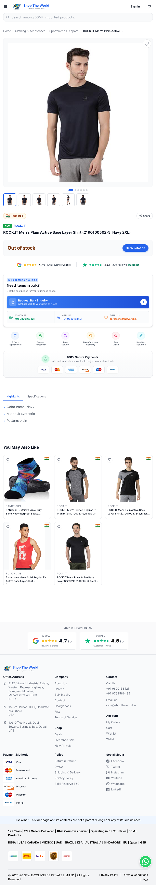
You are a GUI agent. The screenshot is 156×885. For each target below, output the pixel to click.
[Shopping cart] (149, 6)
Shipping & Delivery (68, 772)
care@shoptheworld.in (121, 705)
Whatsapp (118, 783)
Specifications (36, 396)
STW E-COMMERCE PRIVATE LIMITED (49, 875)
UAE (59, 842)
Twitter (115, 766)
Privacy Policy (64, 778)
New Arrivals (63, 745)
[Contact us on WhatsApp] (145, 861)
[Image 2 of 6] (75, 190)
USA (21, 842)
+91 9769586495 (118, 693)
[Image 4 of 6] (81, 190)
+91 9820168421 (117, 688)
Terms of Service (66, 717)
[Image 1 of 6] (70, 190)
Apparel (74, 31)
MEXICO (47, 842)
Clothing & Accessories (30, 31)
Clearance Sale (65, 740)
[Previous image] (8, 112)
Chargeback (63, 706)
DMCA (59, 766)
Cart (109, 728)
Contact (60, 700)
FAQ (57, 711)
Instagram (118, 772)
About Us (61, 683)
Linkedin (116, 789)
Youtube (116, 778)
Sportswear (57, 31)
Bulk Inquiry (62, 694)
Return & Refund (65, 761)
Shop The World (36, 5)
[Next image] (147, 112)
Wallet (110, 739)
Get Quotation (135, 248)
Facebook (117, 761)
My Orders (113, 722)
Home (7, 31)
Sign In (135, 6)
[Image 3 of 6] (78, 190)
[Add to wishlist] (147, 44)
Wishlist (111, 733)
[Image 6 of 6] (87, 190)
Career (59, 689)
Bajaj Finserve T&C (67, 783)
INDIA (12, 842)
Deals (58, 734)
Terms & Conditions (135, 874)
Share (146, 215)
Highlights (13, 396)
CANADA (33, 842)
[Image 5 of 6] (84, 190)
